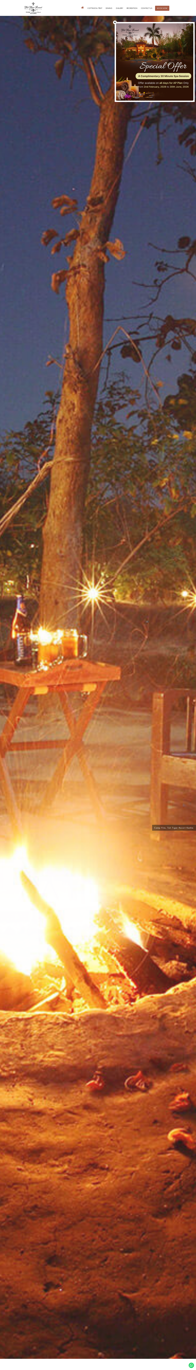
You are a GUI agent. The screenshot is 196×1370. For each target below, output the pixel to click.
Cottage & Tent (94, 8)
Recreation (132, 8)
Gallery (119, 8)
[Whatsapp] (191, 1365)
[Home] (82, 8)
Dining (109, 8)
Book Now (162, 8)
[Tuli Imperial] (33, 7)
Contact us (146, 8)
